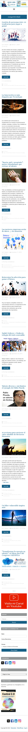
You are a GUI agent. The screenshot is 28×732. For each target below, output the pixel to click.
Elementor (13, 728)
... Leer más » (5, 482)
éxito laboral (23, 322)
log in (25, 728)
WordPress (20, 728)
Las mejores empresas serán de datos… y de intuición (14, 230)
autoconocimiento (7, 266)
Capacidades (5, 322)
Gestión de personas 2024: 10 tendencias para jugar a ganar (14, 24)
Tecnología (22, 152)
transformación (10, 267)
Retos (21, 376)
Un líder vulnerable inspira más (13, 506)
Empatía (13, 152)
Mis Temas (5, 84)
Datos (18, 266)
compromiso (12, 583)
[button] (14, 9)
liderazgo (16, 85)
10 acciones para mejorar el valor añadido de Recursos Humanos (13, 434)
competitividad (6, 85)
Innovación (18, 152)
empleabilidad (18, 322)
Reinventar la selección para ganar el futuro (14, 278)
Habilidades (22, 218)
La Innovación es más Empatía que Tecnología (12, 96)
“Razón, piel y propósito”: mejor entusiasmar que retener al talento (12, 164)
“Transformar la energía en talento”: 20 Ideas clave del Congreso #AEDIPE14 (13, 553)
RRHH (4, 323)
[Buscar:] (14, 619)
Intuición (5, 267)
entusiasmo (12, 218)
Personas (10, 264)
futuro (11, 422)
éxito (15, 376)
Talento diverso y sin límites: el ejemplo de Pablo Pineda (14, 387)
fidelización (17, 218)
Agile (4, 152)
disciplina (11, 376)
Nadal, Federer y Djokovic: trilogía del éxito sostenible (13, 334)
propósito (20, 85)
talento (24, 85)
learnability (12, 85)
